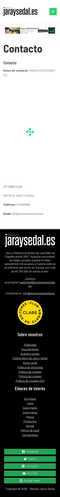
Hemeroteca (30, 435)
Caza (30, 403)
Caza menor (30, 412)
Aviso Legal (30, 362)
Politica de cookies (30, 372)
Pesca (30, 417)
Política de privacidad (30, 367)
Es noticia (30, 398)
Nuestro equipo (30, 353)
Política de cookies (30, 376)
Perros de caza (30, 430)
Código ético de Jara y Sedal (30, 358)
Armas (30, 426)
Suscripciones (30, 349)
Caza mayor (30, 407)
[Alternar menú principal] (53, 11)
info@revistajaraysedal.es (38, 293)
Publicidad (30, 345)
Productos (30, 421)
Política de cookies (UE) (30, 381)
